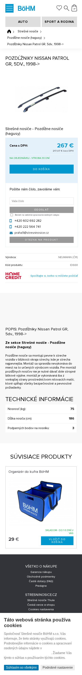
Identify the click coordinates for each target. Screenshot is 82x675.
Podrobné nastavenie (58, 667)
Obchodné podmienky (41, 576)
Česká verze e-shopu (41, 604)
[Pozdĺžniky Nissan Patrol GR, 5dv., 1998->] (42, 99)
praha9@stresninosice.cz (32, 233)
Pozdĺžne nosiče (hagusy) (24, 38)
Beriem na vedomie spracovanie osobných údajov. (37, 215)
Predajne (41, 586)
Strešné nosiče (28, 31)
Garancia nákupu (41, 572)
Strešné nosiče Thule (41, 600)
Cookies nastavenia (41, 609)
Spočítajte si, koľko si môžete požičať (54, 275)
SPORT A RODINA (59, 22)
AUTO (23, 22)
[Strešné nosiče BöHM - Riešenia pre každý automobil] (26, 8)
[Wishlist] (59, 9)
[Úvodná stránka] (9, 31)
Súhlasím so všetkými (21, 667)
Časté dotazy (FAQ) (41, 581)
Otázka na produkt (41, 239)
